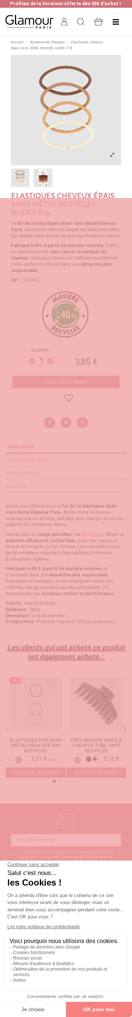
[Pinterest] (82, 422)
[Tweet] (66, 422)
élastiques (93, 534)
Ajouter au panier (66, 382)
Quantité (39, 350)
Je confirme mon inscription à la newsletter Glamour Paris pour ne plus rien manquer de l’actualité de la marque (67, 857)
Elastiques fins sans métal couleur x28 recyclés (36, 745)
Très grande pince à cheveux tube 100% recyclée (96, 745)
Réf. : (16, 280)
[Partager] (49, 422)
